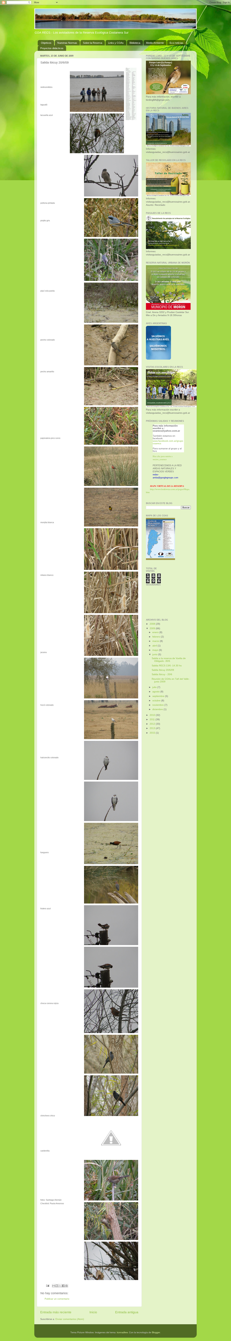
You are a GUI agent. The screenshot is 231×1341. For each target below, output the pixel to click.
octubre (156, 700)
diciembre (158, 709)
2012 (153, 724)
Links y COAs (116, 42)
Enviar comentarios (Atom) (69, 1319)
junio (155, 654)
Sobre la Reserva (92, 42)
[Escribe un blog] (57, 1285)
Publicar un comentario (57, 1299)
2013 (153, 728)
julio (154, 687)
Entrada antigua (126, 1312)
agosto (156, 691)
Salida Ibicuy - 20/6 (162, 674)
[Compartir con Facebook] (63, 1285)
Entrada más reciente (55, 1312)
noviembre (158, 705)
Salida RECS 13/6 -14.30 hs (167, 665)
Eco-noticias (176, 42)
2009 (153, 628)
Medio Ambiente (155, 42)
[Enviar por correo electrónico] (53, 1285)
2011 (152, 719)
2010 (153, 715)
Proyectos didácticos (51, 48)
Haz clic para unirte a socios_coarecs (162, 458)
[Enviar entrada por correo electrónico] (47, 1285)
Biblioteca (135, 42)
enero (155, 632)
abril (155, 645)
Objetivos (46, 42)
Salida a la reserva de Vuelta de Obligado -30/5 (169, 659)
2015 (153, 733)
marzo (156, 641)
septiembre (158, 696)
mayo (155, 650)
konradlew (122, 1332)
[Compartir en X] (60, 1285)
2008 (153, 624)
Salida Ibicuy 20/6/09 (163, 670)
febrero (156, 636)
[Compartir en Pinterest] (66, 1285)
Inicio (93, 1312)
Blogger (156, 1332)
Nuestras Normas (67, 42)
